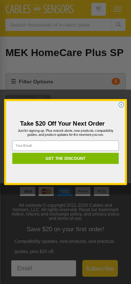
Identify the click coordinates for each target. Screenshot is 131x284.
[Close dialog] (121, 104)
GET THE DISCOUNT (65, 158)
